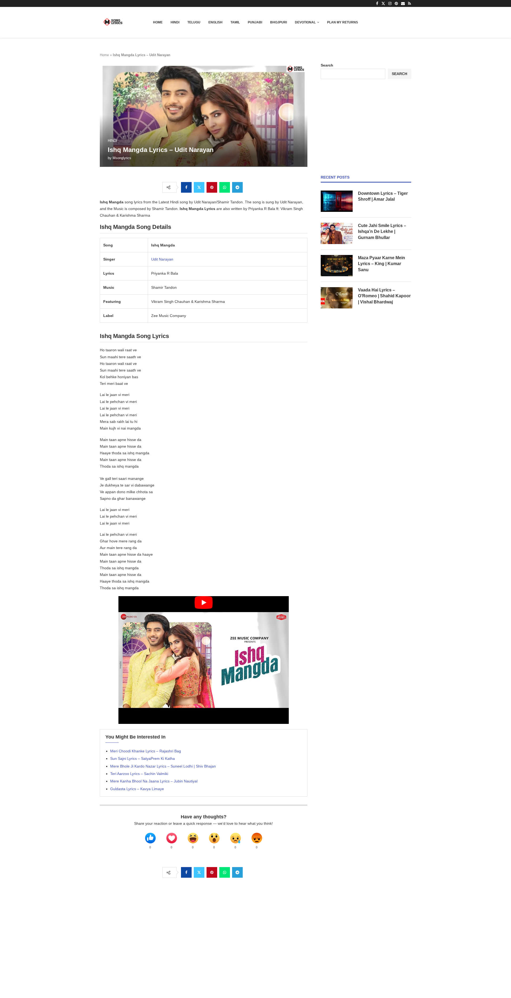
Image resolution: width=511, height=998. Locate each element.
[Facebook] (377, 3)
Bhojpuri (278, 22)
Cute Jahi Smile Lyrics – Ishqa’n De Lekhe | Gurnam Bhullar (382, 231)
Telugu (193, 22)
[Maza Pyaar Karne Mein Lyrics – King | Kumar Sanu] (337, 265)
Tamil (235, 22)
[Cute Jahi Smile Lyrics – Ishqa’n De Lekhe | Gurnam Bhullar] (337, 233)
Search (327, 65)
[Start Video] (203, 660)
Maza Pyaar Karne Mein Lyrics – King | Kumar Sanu (381, 263)
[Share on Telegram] (237, 187)
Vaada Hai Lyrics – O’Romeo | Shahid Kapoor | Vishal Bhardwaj (384, 296)
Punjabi (255, 22)
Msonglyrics (122, 158)
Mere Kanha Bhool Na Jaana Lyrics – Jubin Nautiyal (153, 781)
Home (158, 22)
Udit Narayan (162, 259)
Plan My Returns (342, 22)
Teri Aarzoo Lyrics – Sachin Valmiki (139, 774)
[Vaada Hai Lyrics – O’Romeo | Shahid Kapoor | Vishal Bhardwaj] (337, 297)
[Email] (403, 3)
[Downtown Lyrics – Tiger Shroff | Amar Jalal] (337, 201)
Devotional (305, 22)
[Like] (150, 838)
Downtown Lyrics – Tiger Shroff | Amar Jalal (383, 196)
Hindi (175, 22)
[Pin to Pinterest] (212, 187)
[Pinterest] (396, 3)
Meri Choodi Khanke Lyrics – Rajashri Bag (145, 751)
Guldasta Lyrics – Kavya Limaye (137, 789)
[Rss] (409, 3)
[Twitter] (383, 3)
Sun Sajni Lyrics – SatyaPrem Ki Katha (142, 758)
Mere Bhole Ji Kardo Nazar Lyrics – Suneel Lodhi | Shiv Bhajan (163, 766)
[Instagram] (390, 3)
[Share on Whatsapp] (224, 187)
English (215, 22)
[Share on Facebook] (186, 187)
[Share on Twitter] (199, 187)
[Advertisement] (366, 127)
